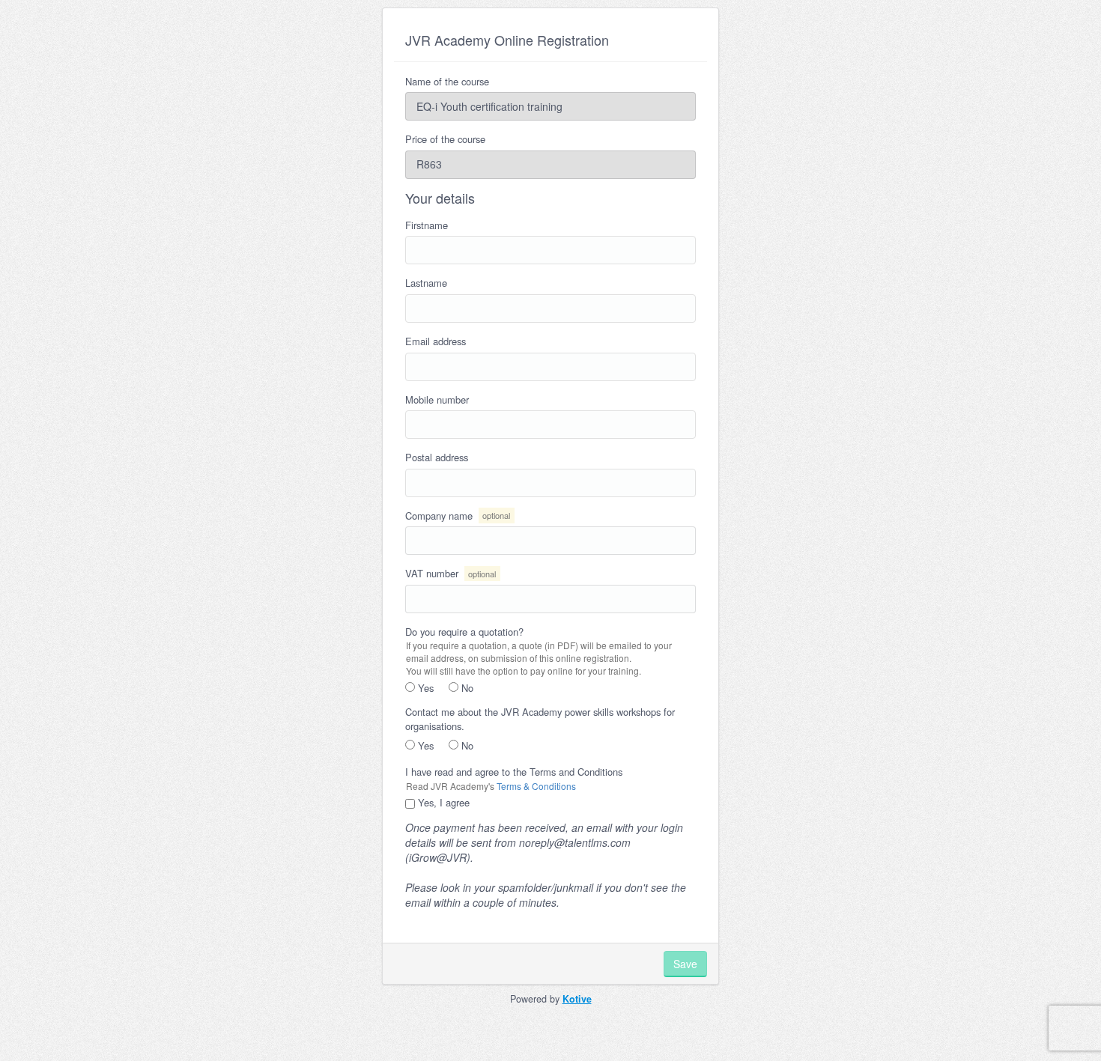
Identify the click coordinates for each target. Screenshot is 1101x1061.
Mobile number (437, 400)
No (465, 688)
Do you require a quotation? (464, 632)
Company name (457, 516)
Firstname (426, 225)
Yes (424, 688)
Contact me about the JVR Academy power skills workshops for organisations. (540, 719)
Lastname (426, 283)
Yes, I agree (442, 802)
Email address (435, 341)
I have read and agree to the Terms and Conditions (513, 772)
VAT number (450, 573)
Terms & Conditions (536, 785)
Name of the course (447, 81)
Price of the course (445, 139)
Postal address (436, 457)
